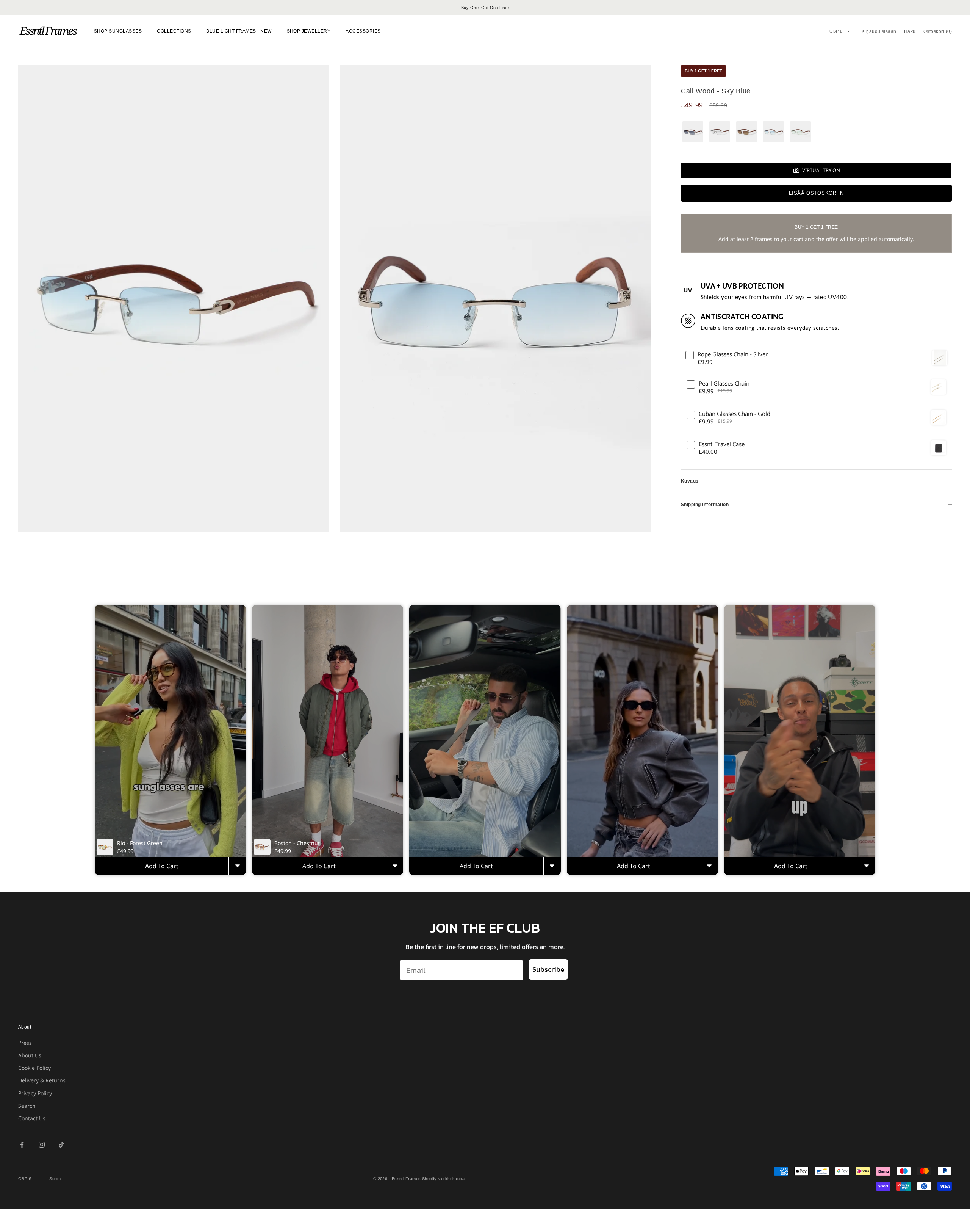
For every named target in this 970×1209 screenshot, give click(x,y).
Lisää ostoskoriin (816, 193)
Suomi (55, 1178)
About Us (29, 1055)
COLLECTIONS (174, 31)
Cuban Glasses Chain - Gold (734, 414)
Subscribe (548, 969)
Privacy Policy (35, 1093)
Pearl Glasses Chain (724, 383)
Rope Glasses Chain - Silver (733, 354)
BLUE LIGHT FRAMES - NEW (238, 31)
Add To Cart (161, 866)
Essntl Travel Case (722, 444)
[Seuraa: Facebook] (22, 1144)
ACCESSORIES (363, 31)
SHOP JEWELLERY (309, 31)
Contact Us (31, 1118)
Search (27, 1105)
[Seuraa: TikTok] (61, 1144)
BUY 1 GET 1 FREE (703, 71)
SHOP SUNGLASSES (118, 31)
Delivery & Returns (42, 1080)
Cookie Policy (34, 1067)
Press (25, 1042)
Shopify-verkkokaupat (444, 1178)
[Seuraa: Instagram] (41, 1144)
